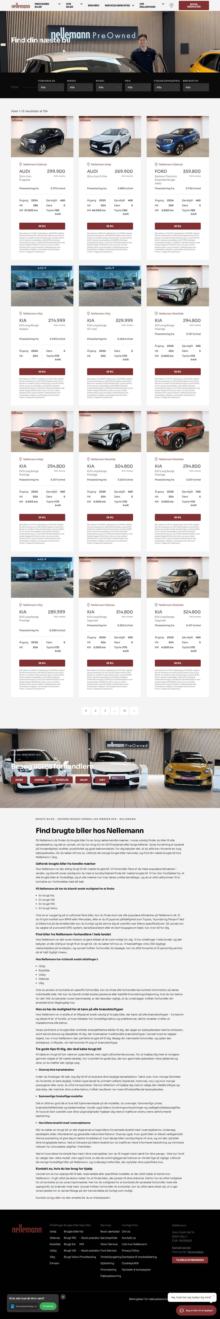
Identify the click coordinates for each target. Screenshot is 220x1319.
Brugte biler (71, 1231)
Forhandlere (195, 1252)
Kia (81, 1231)
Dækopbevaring (110, 1276)
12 (124, 710)
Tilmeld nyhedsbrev (190, 1260)
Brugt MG (70, 1237)
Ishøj (19, 779)
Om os (126, 1231)
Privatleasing (87, 1256)
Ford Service (108, 1250)
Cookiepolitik (130, 1263)
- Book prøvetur (89, 1237)
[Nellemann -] (21, 5)
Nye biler (69, 5)
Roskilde (62, 779)
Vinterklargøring (110, 1256)
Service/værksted (117, 5)
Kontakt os (129, 1237)
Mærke (71, 81)
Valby (84, 779)
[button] (33, 1303)
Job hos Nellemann (134, 1244)
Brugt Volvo (71, 1256)
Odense (39, 779)
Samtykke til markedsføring (139, 1256)
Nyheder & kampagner (136, 1269)
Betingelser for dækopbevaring (149, 1299)
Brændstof (191, 81)
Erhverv (93, 5)
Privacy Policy (130, 1250)
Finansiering (108, 1269)
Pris (128, 81)
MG (81, 1244)
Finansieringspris (167, 81)
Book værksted (194, 5)
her (52, 1197)
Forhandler (46, 81)
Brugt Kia (70, 1244)
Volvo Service (109, 1244)
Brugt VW (70, 1250)
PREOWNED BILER (42, 5)
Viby (102, 779)
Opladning (107, 1263)
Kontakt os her (181, 1247)
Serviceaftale (108, 1237)
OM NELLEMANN (147, 5)
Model (100, 81)
